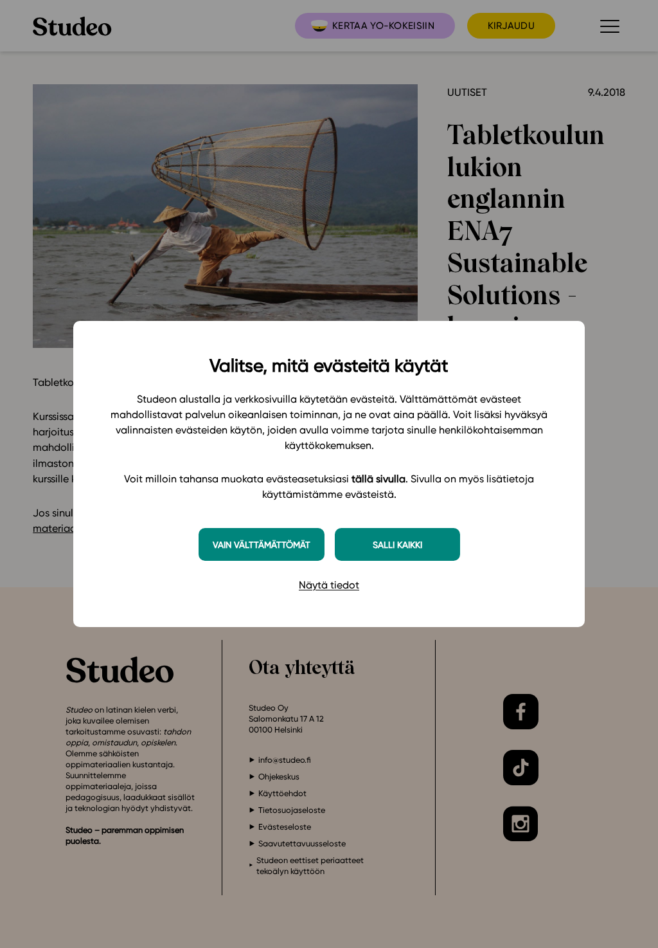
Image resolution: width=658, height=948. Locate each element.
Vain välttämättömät (261, 544)
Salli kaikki (397, 544)
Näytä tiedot (329, 585)
